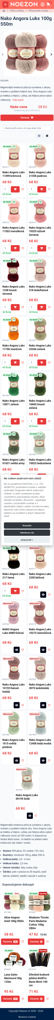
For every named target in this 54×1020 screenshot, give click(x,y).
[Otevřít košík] (49, 4)
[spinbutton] (6, 189)
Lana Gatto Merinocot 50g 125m (13, 978)
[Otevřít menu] (5, 4)
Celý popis (18, 99)
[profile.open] (43, 4)
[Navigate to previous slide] (2, 54)
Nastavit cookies (27, 1017)
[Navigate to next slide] (51, 54)
